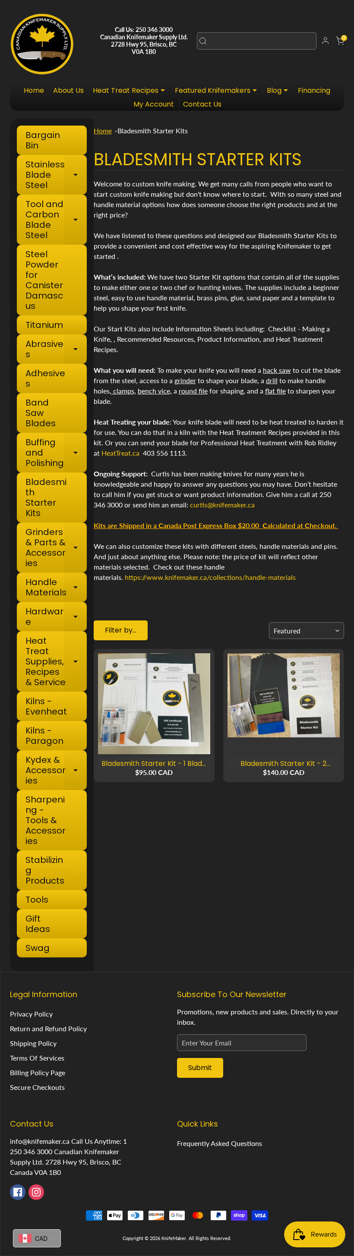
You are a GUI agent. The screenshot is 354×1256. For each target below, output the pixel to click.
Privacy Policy (31, 1014)
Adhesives (45, 378)
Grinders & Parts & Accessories (55, 547)
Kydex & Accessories (55, 770)
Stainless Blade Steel (55, 174)
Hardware (55, 616)
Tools (36, 900)
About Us (68, 90)
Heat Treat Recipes (131, 91)
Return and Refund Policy (48, 1028)
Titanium (44, 325)
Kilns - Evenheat (46, 706)
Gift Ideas (37, 924)
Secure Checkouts (37, 1087)
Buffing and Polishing (55, 452)
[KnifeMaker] (41, 41)
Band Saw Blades (40, 413)
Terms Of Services (37, 1058)
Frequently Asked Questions (219, 1143)
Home (34, 90)
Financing (314, 90)
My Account (153, 104)
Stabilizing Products (44, 870)
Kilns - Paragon (44, 735)
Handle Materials (55, 587)
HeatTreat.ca (120, 453)
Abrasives (55, 349)
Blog (279, 91)
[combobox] (256, 41)
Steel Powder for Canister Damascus (44, 280)
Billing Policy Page (37, 1072)
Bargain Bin (42, 140)
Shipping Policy (33, 1043)
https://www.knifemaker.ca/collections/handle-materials (210, 577)
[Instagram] (36, 1192)
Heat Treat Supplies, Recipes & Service (55, 661)
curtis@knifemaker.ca (222, 505)
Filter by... (120, 630)
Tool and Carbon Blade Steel (55, 219)
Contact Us (202, 104)
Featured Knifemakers (218, 91)
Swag (37, 948)
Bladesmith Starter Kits (45, 497)
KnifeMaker (173, 1238)
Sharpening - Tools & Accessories (45, 820)
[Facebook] (17, 1192)
